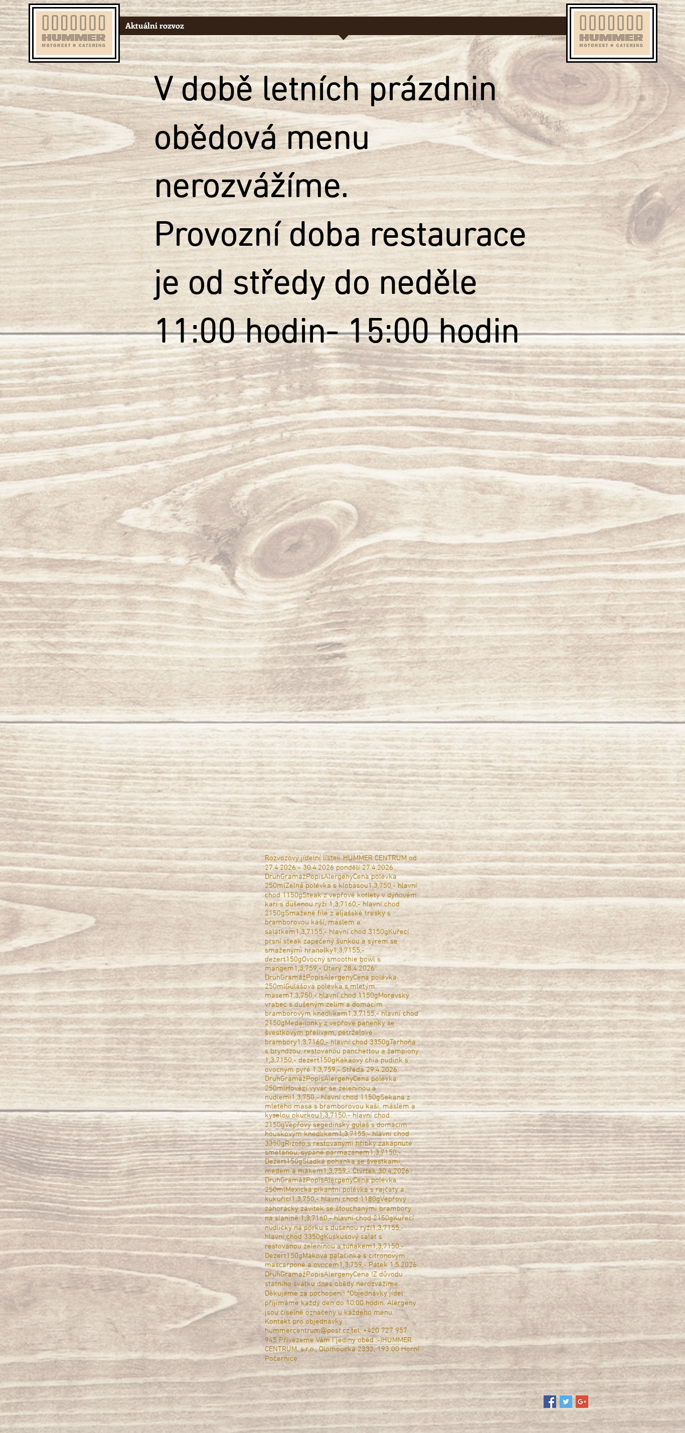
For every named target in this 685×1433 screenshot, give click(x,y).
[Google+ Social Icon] (582, 1401)
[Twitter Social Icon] (566, 1401)
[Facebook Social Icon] (550, 1401)
